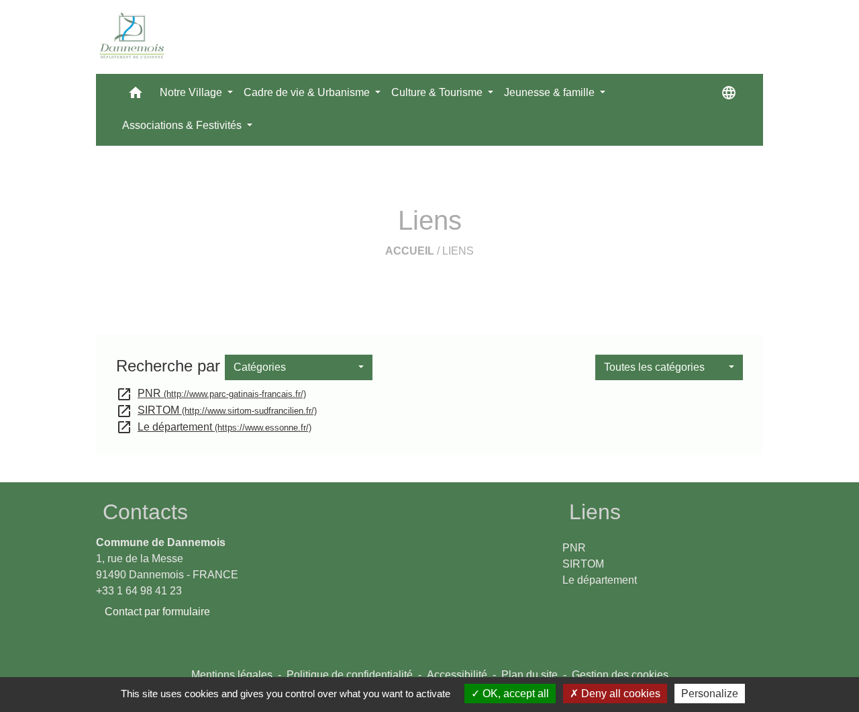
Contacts (145, 512)
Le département (213, 427)
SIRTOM (216, 410)
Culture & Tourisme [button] (438, 92)
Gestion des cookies (620, 674)
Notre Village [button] (192, 92)
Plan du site (529, 674)
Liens (458, 251)
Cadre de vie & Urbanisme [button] (308, 92)
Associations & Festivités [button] (183, 125)
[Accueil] (132, 37)
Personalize (709, 693)
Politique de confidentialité (350, 674)
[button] (135, 95)
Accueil (409, 251)
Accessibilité (457, 674)
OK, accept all (514, 693)
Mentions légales (231, 674)
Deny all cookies (619, 693)
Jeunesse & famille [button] (550, 92)
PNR (211, 393)
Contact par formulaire (157, 611)
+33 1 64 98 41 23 (139, 590)
